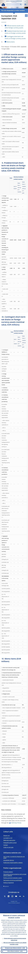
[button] (25, 2)
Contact (5, 845)
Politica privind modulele (12, 878)
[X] (4, 896)
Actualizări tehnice (8, 860)
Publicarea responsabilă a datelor (13, 862)
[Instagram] (12, 896)
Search (21, 4)
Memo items (11, 42)
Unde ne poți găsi (8, 847)
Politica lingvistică (8, 882)
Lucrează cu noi (7, 838)
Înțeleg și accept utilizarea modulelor (15, 948)
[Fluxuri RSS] (23, 896)
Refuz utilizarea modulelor (15, 951)
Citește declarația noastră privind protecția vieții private (15, 939)
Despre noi (6, 835)
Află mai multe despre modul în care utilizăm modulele (14, 943)
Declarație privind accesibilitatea (12, 880)
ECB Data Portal (16, 823)
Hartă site (7, 886)
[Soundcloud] (20, 896)
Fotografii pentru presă (10, 842)
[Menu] (25, 4)
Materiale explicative (9, 840)
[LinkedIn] (8, 896)
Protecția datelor (8, 872)
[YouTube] (16, 896)
